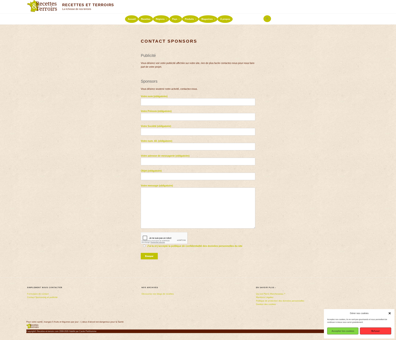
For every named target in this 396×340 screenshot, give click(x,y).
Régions (160, 19)
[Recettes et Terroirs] (32, 328)
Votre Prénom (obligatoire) (156, 111)
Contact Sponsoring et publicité (42, 297)
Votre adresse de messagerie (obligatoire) (165, 155)
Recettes (145, 19)
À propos (225, 19)
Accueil (132, 19)
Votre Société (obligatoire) (156, 126)
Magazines (207, 19)
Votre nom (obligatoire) (154, 96)
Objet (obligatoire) (151, 170)
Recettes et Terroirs (88, 5)
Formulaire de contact (38, 294)
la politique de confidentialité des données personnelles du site (205, 246)
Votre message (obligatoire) (157, 185)
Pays (174, 19)
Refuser (375, 331)
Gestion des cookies (266, 304)
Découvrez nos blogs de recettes (158, 294)
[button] (389, 313)
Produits (189, 19)
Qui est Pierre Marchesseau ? (270, 294)
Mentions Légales (264, 297)
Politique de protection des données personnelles (280, 301)
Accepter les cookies (342, 331)
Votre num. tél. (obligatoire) (156, 141)
